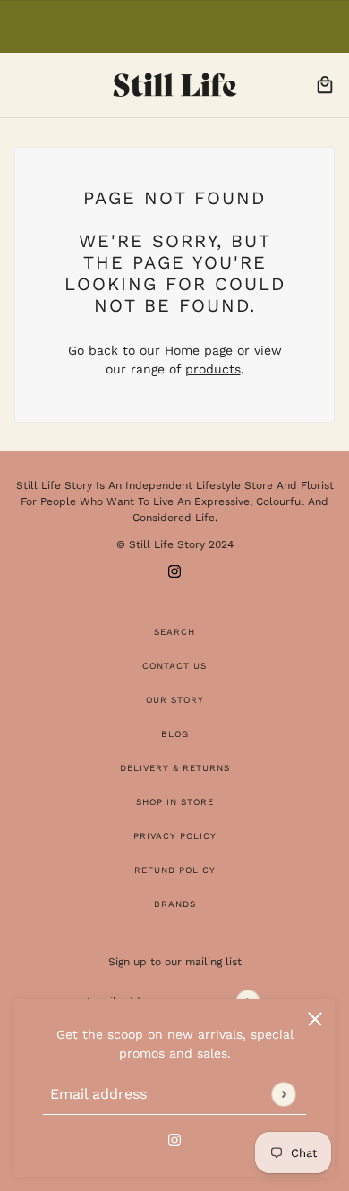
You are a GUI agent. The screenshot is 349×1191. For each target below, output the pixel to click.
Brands (175, 904)
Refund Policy (175, 870)
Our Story (175, 700)
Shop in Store (175, 802)
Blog (175, 734)
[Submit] (283, 1094)
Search (174, 632)
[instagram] (174, 1138)
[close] (315, 1019)
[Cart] (325, 85)
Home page (199, 350)
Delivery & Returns (175, 768)
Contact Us (174, 666)
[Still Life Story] (175, 85)
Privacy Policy (175, 836)
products (213, 369)
